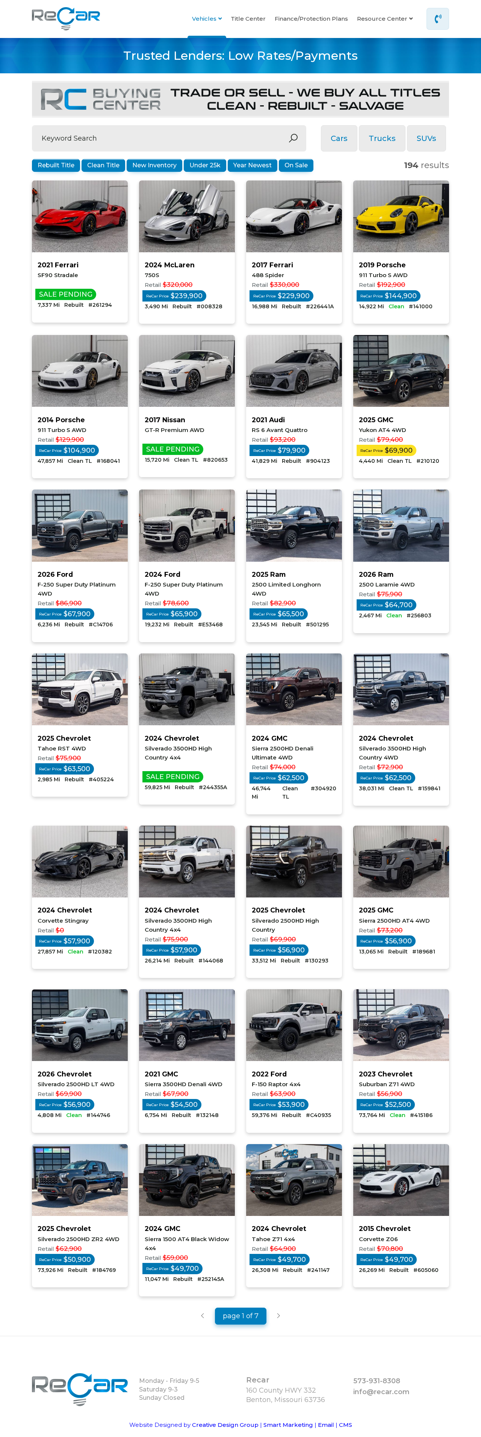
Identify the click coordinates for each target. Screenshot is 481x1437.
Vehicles (204, 18)
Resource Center (382, 18)
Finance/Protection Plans (311, 18)
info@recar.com (381, 1392)
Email (326, 1424)
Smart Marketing (288, 1424)
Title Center (248, 18)
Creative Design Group (225, 1424)
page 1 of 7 (240, 1316)
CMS (345, 1424)
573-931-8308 (376, 1381)
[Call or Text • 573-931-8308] (438, 19)
